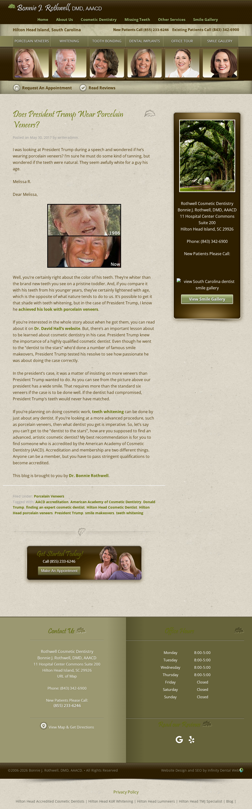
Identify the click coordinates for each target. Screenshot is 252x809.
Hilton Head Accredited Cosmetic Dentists (50, 801)
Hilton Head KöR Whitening (110, 801)
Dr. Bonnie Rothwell (89, 475)
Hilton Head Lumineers (156, 801)
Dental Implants (144, 41)
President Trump (69, 513)
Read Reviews (102, 88)
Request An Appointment (47, 88)
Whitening (69, 41)
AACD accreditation (51, 501)
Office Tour (182, 41)
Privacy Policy (126, 792)
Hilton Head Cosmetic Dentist (112, 507)
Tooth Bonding (106, 41)
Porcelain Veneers (32, 41)
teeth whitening (108, 411)
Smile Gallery (219, 41)
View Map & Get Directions (71, 727)
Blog (229, 801)
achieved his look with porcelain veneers (58, 309)
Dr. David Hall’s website (57, 328)
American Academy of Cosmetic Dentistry (105, 501)
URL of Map (67, 676)
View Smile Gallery (207, 299)
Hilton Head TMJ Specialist (200, 801)
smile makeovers (99, 513)
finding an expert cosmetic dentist (55, 507)
